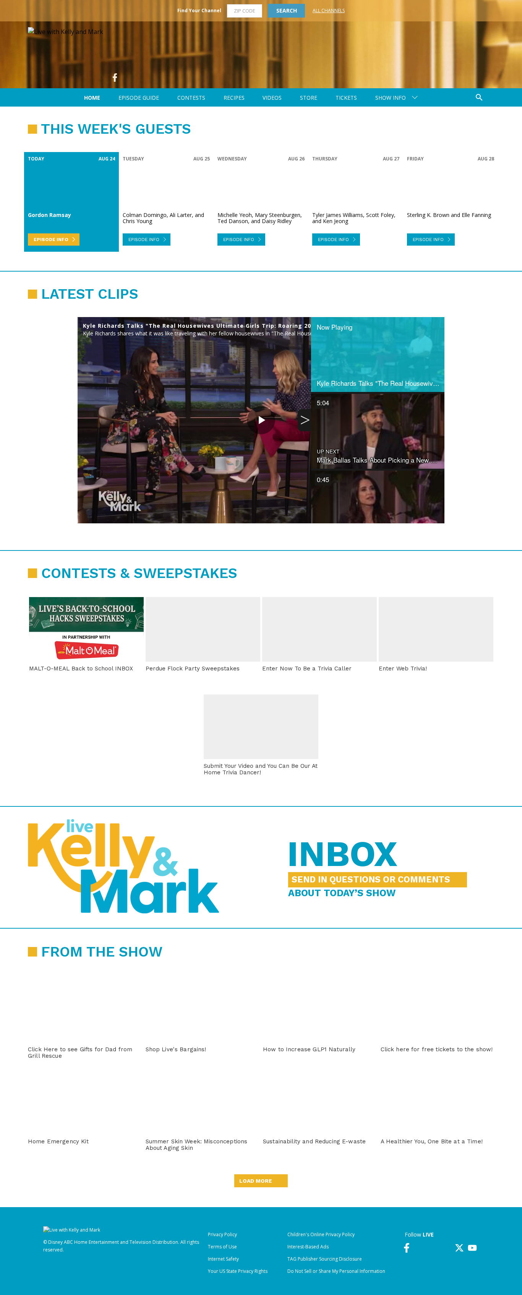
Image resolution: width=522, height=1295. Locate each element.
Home (92, 97)
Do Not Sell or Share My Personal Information (336, 1271)
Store (308, 97)
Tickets (346, 97)
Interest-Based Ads (308, 1246)
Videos (272, 97)
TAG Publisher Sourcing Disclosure (324, 1259)
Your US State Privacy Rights (237, 1271)
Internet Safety (223, 1259)
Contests (191, 97)
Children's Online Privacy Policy (321, 1234)
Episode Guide (138, 97)
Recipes (234, 97)
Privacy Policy (222, 1234)
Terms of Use (222, 1246)
